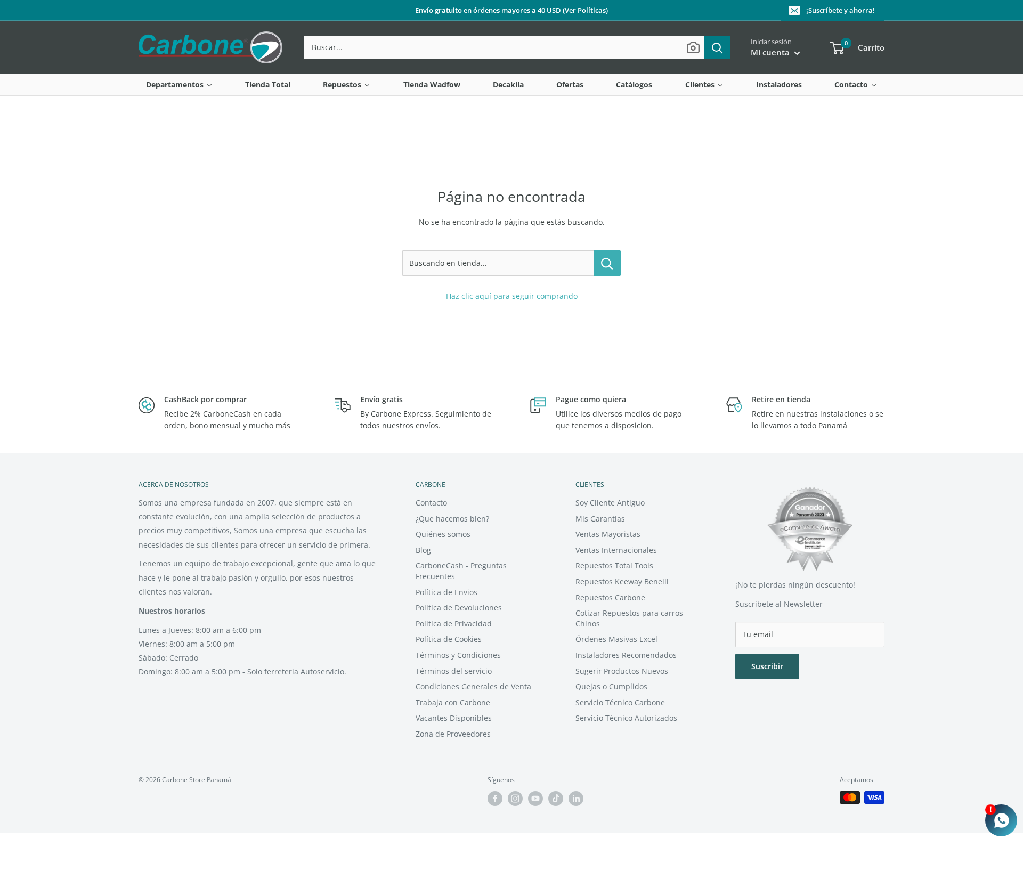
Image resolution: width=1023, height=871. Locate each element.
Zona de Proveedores (453, 734)
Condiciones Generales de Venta (473, 686)
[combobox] (504, 47)
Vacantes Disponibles (454, 718)
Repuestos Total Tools (614, 565)
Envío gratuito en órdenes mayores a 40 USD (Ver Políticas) (511, 10)
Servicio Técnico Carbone (620, 702)
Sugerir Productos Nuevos (621, 671)
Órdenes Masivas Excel (616, 639)
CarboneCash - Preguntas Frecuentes (461, 570)
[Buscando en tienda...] (607, 263)
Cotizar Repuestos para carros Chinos (629, 618)
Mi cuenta (771, 52)
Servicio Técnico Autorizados (626, 718)
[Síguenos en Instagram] (515, 798)
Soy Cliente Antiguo (610, 503)
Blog (423, 550)
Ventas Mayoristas (607, 534)
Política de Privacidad (454, 623)
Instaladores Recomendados (626, 655)
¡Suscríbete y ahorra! (840, 10)
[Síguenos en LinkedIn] (576, 798)
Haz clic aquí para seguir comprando (512, 296)
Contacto (431, 503)
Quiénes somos (443, 534)
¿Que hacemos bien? (452, 519)
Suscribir (767, 666)
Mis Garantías (600, 519)
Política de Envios (446, 592)
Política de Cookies (449, 639)
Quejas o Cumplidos (611, 686)
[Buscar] (717, 47)
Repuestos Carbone (610, 597)
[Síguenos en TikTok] (555, 798)
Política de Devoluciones (459, 608)
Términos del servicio (454, 671)
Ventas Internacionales (616, 550)
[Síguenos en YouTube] (535, 798)
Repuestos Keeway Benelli (622, 581)
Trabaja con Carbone (453, 702)
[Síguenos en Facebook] (495, 798)
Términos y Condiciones (458, 655)
